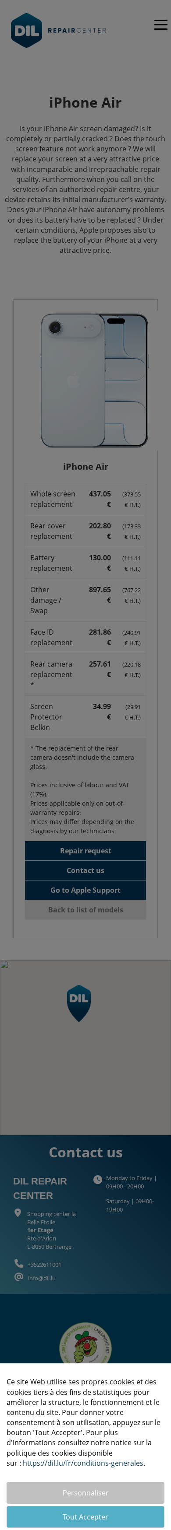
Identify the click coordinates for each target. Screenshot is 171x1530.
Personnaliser (86, 1493)
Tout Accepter (85, 1517)
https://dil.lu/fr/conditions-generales (83, 1463)
